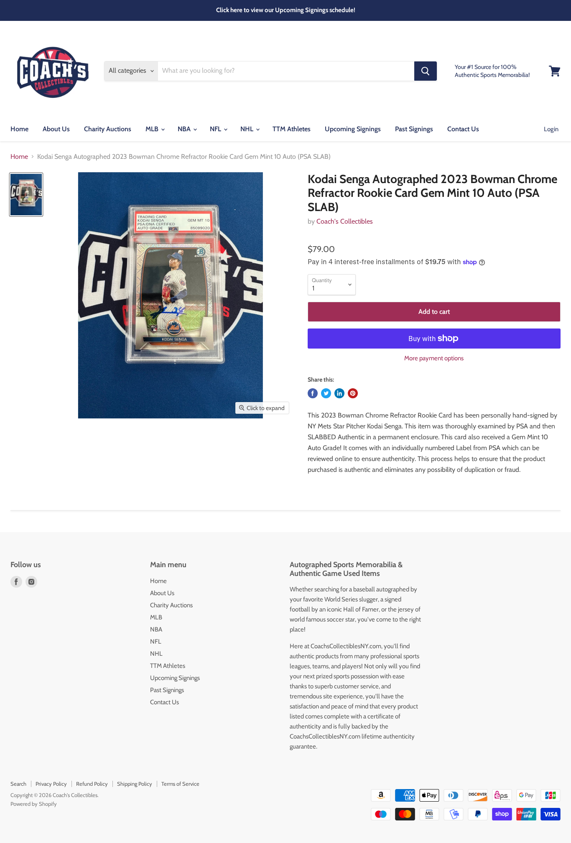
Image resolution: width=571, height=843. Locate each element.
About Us (56, 129)
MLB (152, 129)
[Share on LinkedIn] (339, 393)
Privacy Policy (51, 783)
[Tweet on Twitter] (326, 393)
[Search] (425, 71)
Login (551, 129)
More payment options (434, 358)
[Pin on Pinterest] (353, 393)
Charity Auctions (107, 129)
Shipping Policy (134, 783)
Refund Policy (92, 783)
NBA (185, 129)
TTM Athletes (292, 129)
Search (18, 783)
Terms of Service (180, 783)
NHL (247, 129)
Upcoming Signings (353, 129)
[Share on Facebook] (313, 393)
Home (19, 129)
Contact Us (463, 129)
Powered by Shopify (33, 803)
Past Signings (414, 129)
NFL (216, 129)
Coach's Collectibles (344, 221)
